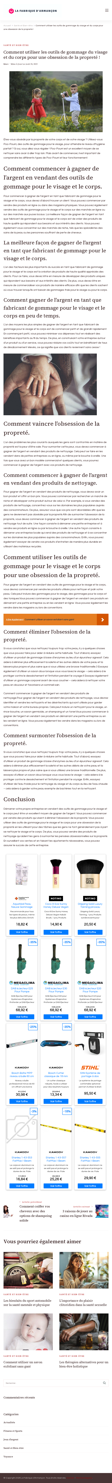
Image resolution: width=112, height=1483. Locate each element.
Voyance (8, 1456)
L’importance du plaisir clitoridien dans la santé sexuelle (83, 1303)
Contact (70, 1478)
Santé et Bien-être (16, 45)
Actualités (9, 1422)
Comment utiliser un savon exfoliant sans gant (23, 1364)
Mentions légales (84, 1478)
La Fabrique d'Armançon (33, 1478)
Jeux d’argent (11, 1439)
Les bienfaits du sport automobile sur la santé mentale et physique (27, 1303)
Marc (6, 64)
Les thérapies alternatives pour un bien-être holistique (83, 1364)
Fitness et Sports (13, 1430)
